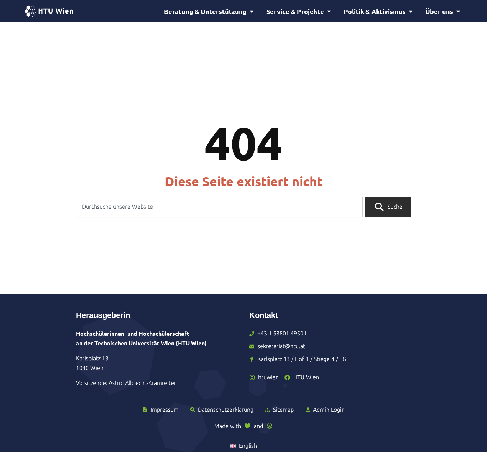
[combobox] (219, 207)
